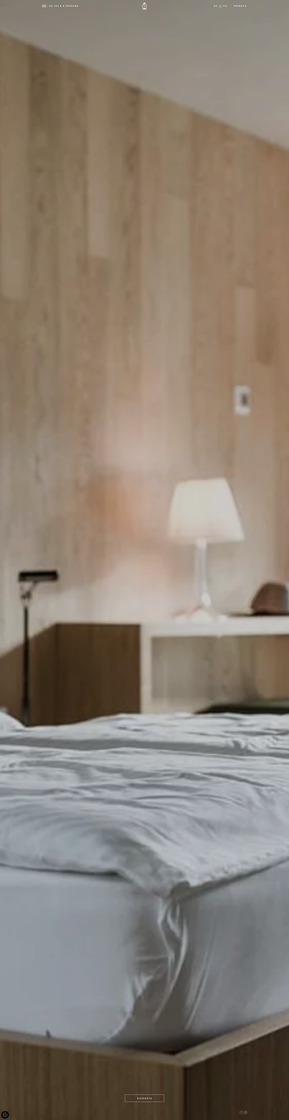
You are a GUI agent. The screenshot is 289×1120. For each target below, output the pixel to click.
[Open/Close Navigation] (44, 6)
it (220, 6)
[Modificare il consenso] (5, 1114)
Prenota (240, 6)
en (225, 6)
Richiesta (144, 1098)
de (216, 6)
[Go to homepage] (144, 6)
